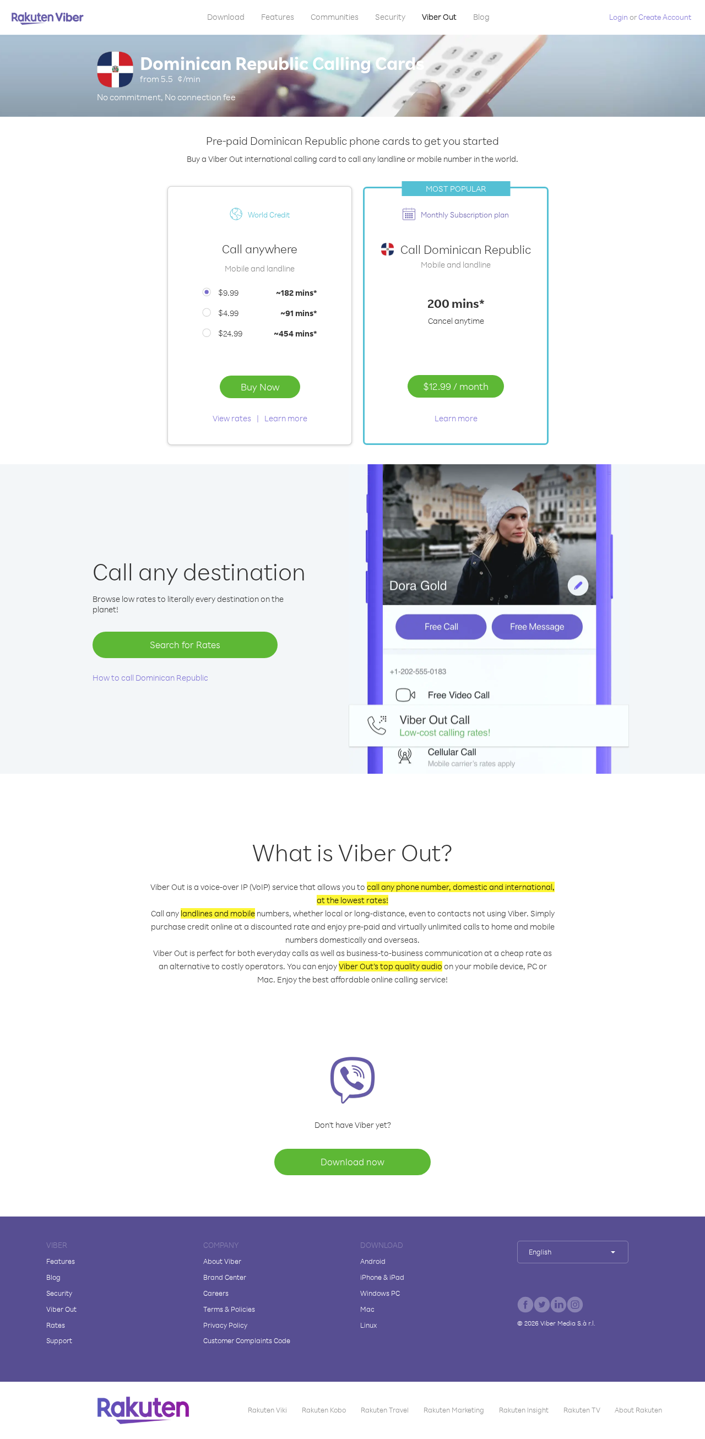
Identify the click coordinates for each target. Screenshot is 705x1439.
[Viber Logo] (47, 18)
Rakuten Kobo (324, 1409)
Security (390, 17)
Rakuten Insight (524, 1409)
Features (277, 17)
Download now (352, 1162)
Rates (55, 1325)
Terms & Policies (229, 1309)
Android (373, 1261)
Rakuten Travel (385, 1409)
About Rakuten (638, 1409)
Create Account (664, 16)
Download (226, 17)
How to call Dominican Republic (150, 677)
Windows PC (380, 1293)
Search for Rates (185, 644)
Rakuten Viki (267, 1409)
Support (59, 1340)
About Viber (222, 1261)
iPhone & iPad (382, 1277)
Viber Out (439, 17)
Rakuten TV (581, 1409)
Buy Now (260, 387)
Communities (335, 17)
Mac (367, 1309)
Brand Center (224, 1277)
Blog (481, 17)
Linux (368, 1325)
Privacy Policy (225, 1325)
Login (618, 16)
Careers (216, 1293)
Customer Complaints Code (246, 1340)
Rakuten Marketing (454, 1409)
